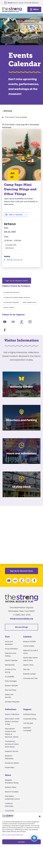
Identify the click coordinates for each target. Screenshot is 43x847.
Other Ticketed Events (29, 302)
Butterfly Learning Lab (14, 260)
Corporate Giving (29, 719)
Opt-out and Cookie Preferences (12, 835)
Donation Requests (12, 702)
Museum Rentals (11, 685)
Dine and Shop (10, 690)
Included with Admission (10, 246)
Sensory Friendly (9, 307)
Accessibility (9, 676)
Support (27, 709)
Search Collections (12, 714)
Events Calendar (11, 660)
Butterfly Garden (29, 674)
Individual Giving (29, 714)
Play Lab (26, 669)
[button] (40, 816)
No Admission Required (11, 302)
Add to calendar (16, 214)
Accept (21, 842)
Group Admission (11, 649)
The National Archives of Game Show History (12, 744)
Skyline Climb (28, 665)
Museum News (10, 787)
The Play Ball (28, 723)
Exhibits (27, 636)
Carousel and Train (30, 678)
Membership (9, 665)
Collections (10, 709)
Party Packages (11, 681)
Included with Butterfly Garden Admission (17, 297)
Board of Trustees (11, 792)
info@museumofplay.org (21, 618)
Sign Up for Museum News (17, 281)
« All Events (7, 111)
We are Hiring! (21, 627)
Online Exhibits (28, 646)
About (8, 775)
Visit (7, 636)
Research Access (11, 751)
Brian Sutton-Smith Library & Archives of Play (12, 721)
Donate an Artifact (12, 763)
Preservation (9, 767)
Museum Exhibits (29, 641)
